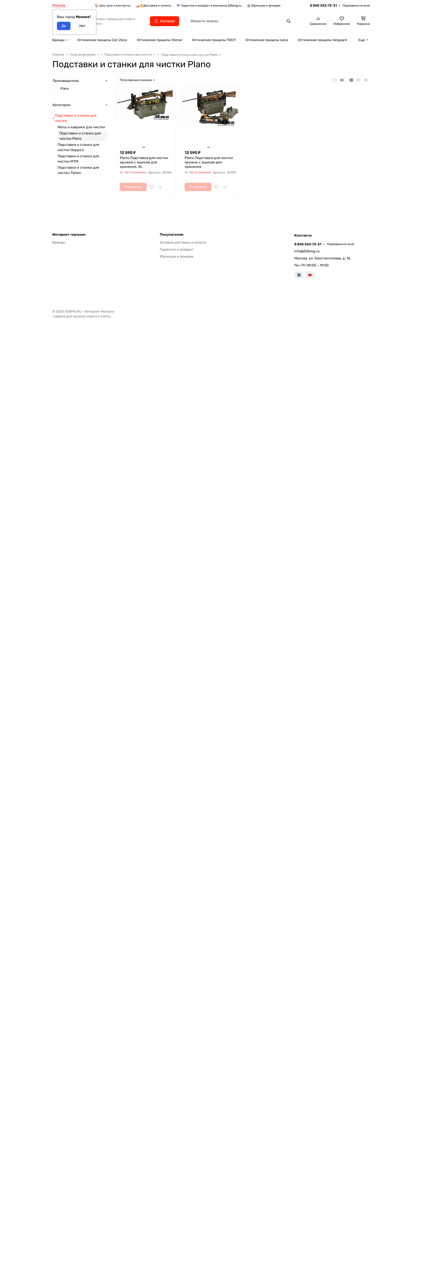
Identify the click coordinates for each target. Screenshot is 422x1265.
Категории (62, 105)
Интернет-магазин (68, 234)
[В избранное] (151, 187)
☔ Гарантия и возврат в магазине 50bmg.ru (209, 5)
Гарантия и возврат (176, 249)
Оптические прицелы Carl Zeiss (102, 40)
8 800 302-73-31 (323, 5)
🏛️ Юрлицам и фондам (263, 5)
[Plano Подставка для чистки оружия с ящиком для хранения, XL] (145, 116)
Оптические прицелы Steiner (159, 40)
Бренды (58, 40)
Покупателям (171, 234)
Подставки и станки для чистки (75, 118)
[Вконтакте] (299, 275)
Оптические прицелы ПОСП (214, 40)
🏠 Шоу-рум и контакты (112, 5)
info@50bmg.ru (307, 251)
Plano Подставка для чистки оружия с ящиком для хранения (209, 162)
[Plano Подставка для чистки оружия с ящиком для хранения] (210, 116)
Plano (64, 88)
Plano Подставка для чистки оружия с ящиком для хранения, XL (144, 162)
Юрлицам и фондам (176, 256)
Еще (361, 40)
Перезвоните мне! (356, 5)
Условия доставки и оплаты (183, 242)
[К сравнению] (160, 187)
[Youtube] (310, 275)
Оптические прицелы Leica (267, 40)
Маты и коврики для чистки (81, 127)
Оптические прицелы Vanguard (322, 40)
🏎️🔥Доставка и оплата (153, 5)
